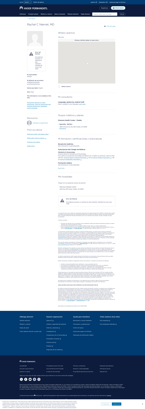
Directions (63, 128)
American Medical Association (101, 157)
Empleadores (102, 2)
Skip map (61, 37)
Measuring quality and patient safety (38, 134)
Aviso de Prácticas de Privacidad (54, 368)
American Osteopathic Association (69, 159)
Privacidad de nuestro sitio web (54, 365)
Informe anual (50, 342)
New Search (32, 18)
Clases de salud (24, 328)
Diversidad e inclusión (52, 338)
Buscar (122, 14)
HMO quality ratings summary (36, 138)
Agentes (93, 2)
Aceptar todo (116, 404)
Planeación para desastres (107, 365)
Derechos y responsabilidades (81, 368)
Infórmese (23, 14)
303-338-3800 (70, 300)
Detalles (109, 395)
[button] (88, 63)
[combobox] (104, 14)
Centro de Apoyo (78, 328)
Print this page (111, 26)
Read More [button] (61, 168)
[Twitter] (21, 379)
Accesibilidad (23, 365)
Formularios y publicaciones (81, 324)
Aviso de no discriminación (27, 368)
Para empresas (104, 320)
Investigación (50, 331)
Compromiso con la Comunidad (55, 335)
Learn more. (82, 104)
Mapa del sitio (103, 371)
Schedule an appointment (40, 123)
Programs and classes (33, 142)
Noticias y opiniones (52, 328)
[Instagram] (38, 379)
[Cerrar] (142, 404)
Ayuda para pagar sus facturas (117, 2)
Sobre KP (49, 320)
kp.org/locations (62, 236)
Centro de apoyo (38, 2)
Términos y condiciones (79, 365)
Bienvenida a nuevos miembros (82, 320)
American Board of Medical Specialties (75, 157)
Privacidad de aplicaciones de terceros (83, 371)
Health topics (31, 146)
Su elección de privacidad (53, 371)
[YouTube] (29, 379)
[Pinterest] (34, 379)
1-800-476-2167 (74, 249)
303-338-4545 (68, 228)
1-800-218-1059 (78, 228)
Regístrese (104, 8)
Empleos (49, 346)
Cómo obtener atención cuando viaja (30, 331)
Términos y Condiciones (57, 407)
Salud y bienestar (59, 14)
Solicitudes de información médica (83, 335)
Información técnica (105, 368)
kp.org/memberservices (64, 244)
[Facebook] (25, 379)
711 (85, 228)
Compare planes (33, 14)
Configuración (105, 404)
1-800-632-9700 (84, 243)
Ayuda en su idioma (25, 371)
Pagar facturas (85, 14)
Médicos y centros (46, 14)
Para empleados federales (107, 324)
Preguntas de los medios (53, 349)
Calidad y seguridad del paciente (56, 324)
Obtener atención (73, 14)
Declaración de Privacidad (70, 407)
